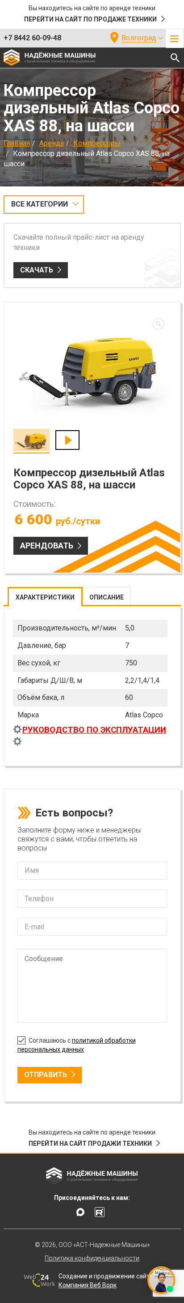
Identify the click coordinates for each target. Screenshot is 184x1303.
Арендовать (46, 545)
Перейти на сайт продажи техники (90, 1143)
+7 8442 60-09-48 (32, 38)
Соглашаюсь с (76, 1045)
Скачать (36, 270)
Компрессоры (97, 143)
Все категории (39, 204)
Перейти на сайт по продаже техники (90, 19)
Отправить (45, 1074)
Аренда (51, 143)
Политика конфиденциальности (92, 1258)
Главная (17, 143)
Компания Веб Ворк (88, 1285)
